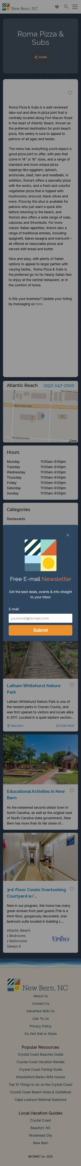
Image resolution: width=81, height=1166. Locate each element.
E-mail (14, 609)
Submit (40, 630)
